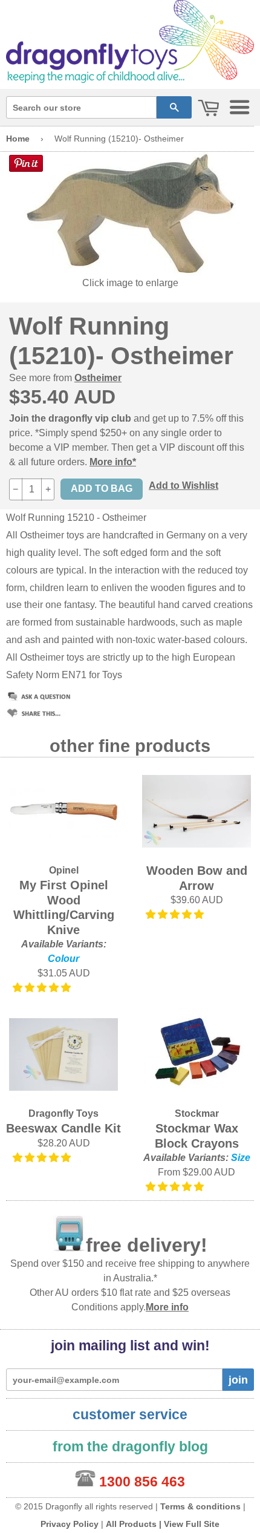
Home (18, 138)
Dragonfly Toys (63, 1113)
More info (167, 1307)
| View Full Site (189, 1524)
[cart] (208, 108)
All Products (131, 1524)
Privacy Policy (70, 1524)
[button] (43, 987)
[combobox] (81, 107)
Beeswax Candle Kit (63, 1128)
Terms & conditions (200, 1506)
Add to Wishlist (183, 485)
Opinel (64, 870)
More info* (112, 462)
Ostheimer (98, 378)
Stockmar (197, 1113)
